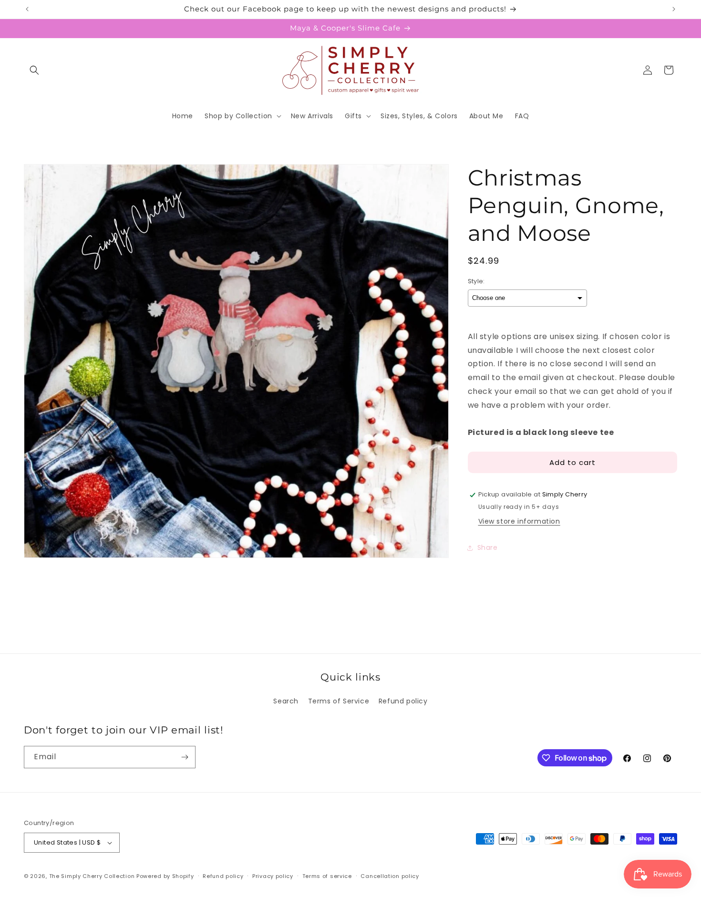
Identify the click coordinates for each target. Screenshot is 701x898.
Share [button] (487, 548)
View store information (519, 521)
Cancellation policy (390, 875)
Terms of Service (339, 701)
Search (286, 701)
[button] (34, 70)
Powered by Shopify (165, 876)
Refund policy (403, 701)
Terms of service (327, 875)
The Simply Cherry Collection (92, 876)
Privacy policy (272, 875)
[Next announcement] (673, 9)
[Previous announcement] (27, 9)
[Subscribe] (184, 757)
